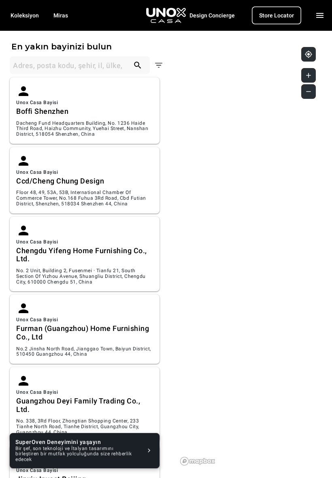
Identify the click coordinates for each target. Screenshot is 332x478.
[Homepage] (166, 15)
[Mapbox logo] (197, 461)
